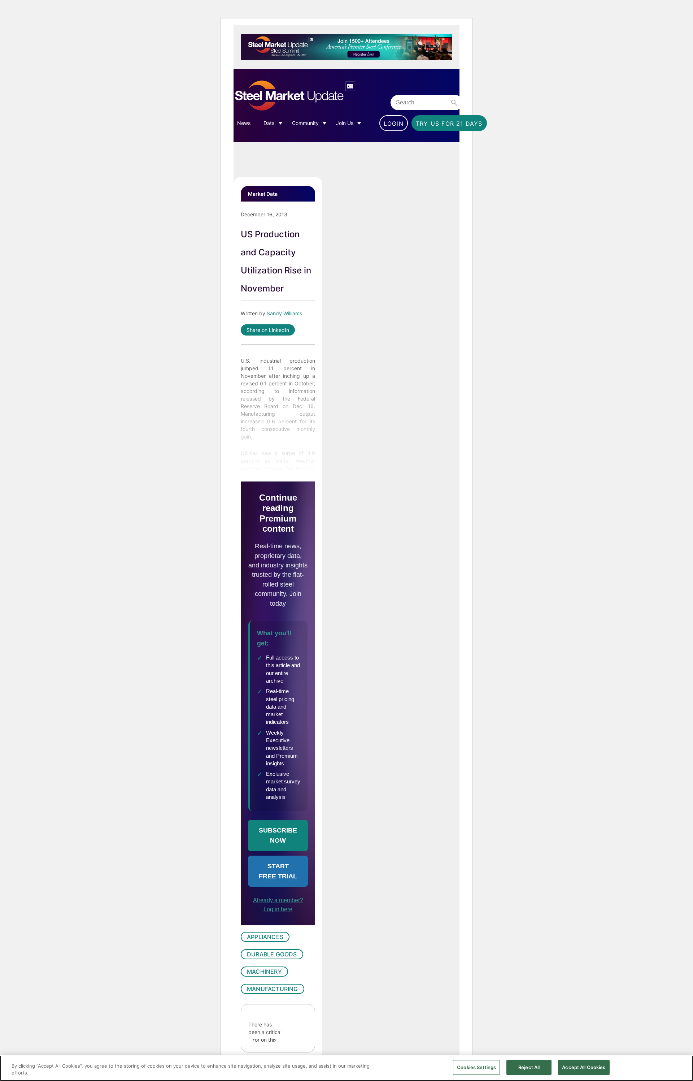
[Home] (310, 96)
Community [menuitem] (305, 123)
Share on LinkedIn (268, 330)
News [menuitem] (243, 123)
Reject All (529, 1067)
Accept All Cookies (583, 1067)
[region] (346, 1068)
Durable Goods (272, 954)
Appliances (265, 937)
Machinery (264, 971)
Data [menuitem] (269, 123)
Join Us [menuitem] (344, 123)
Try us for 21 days (449, 123)
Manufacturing (272, 989)
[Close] (681, 1068)
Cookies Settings (476, 1067)
